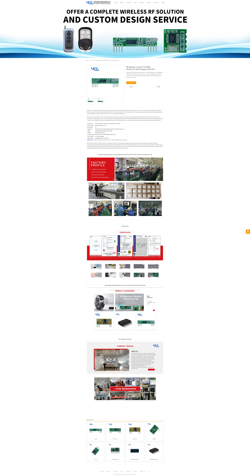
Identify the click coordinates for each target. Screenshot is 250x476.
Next (158, 86)
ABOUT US (122, 2)
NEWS (135, 2)
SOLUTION (141, 2)
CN (162, 2)
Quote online (131, 82)
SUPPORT (149, 2)
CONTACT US (156, 2)
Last (132, 86)
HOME (115, 2)
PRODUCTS (129, 2)
